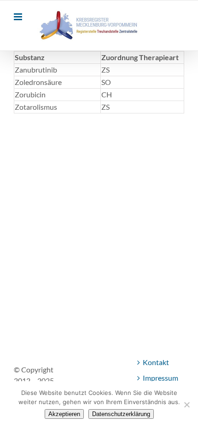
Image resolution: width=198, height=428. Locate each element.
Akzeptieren (64, 414)
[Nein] (186, 404)
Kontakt (156, 362)
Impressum (160, 377)
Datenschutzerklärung (121, 414)
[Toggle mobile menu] (18, 17)
